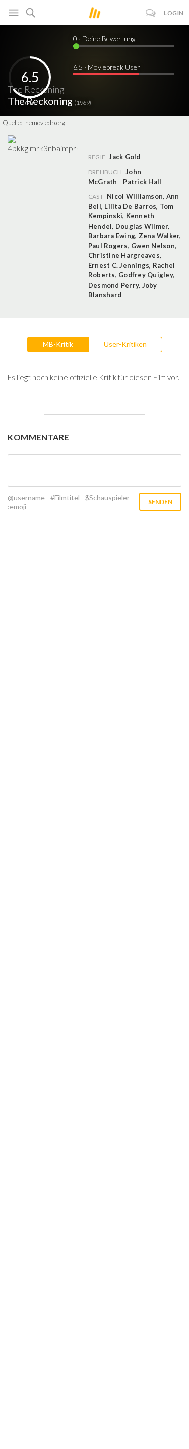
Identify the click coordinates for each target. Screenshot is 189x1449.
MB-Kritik (58, 344)
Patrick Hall (142, 182)
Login (174, 13)
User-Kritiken (125, 344)
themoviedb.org (44, 123)
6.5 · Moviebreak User (106, 67)
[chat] (151, 13)
